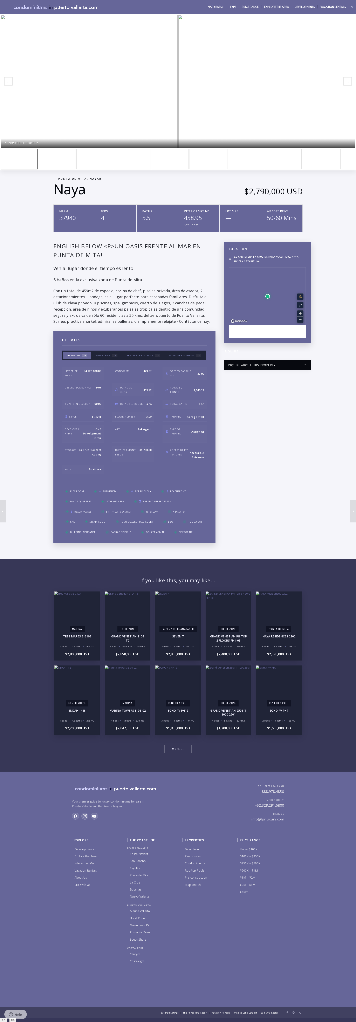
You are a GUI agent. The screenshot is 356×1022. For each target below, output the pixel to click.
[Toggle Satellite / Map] (300, 297)
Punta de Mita (139, 875)
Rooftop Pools (194, 870)
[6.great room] (208, 159)
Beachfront (192, 849)
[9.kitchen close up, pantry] (321, 159)
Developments (84, 849)
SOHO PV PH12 (178, 710)
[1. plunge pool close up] (19, 159)
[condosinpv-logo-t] (55, 7)
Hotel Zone (137, 918)
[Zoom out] (300, 320)
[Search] (352, 7)
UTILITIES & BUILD (184, 355)
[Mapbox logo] (239, 321)
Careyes (135, 954)
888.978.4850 (273, 791)
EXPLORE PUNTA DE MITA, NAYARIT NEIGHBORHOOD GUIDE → (267, 331)
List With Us (82, 885)
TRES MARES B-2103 (77, 636)
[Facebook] (75, 816)
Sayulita (135, 868)
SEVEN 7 (178, 636)
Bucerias (135, 889)
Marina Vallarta (140, 911)
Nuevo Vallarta (139, 896)
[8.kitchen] (283, 159)
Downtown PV (139, 925)
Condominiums (195, 863)
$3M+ (244, 892)
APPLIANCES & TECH (142, 355)
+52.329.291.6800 (269, 805)
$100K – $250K (250, 856)
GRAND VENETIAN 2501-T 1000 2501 (228, 713)
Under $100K (248, 849)
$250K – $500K (250, 863)
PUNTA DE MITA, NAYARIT (81, 179)
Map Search (193, 885)
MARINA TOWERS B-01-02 (128, 710)
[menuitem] (216, 7)
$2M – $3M (247, 885)
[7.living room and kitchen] (245, 159)
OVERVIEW (76, 355)
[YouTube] (94, 816)
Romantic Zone (140, 932)
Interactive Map (85, 863)
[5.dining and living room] (170, 159)
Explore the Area (86, 856)
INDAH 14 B (77, 710)
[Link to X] (299, 1012)
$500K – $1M (249, 870)
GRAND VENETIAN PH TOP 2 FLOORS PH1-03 (228, 638)
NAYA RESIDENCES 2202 (278, 636)
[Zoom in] (300, 314)
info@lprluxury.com (267, 819)
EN (3, 1019)
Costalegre (137, 961)
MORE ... (178, 748)
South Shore (138, 939)
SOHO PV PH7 (278, 710)
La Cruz (135, 882)
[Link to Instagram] (293, 1012)
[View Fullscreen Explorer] (300, 305)
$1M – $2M (247, 877)
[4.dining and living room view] (132, 159)
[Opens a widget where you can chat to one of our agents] (15, 1015)
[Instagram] (84, 816)
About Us (81, 877)
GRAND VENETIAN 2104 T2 (127, 638)
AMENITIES (106, 355)
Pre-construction (196, 877)
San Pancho (138, 861)
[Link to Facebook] (287, 1012)
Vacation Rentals (86, 870)
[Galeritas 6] (3, 511)
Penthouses (193, 856)
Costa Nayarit (139, 854)
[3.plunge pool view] (94, 159)
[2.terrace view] (57, 159)
